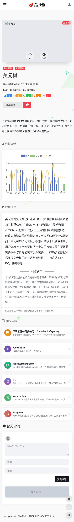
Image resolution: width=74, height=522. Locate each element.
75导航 (25, 516)
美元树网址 (28, 89)
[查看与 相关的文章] (3, 120)
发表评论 (62, 479)
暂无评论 (13, 426)
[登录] (69, 5)
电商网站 (20, 68)
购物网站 (8, 68)
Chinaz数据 (17, 230)
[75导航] (37, 4)
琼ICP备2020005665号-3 (41, 516)
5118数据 (42, 224)
